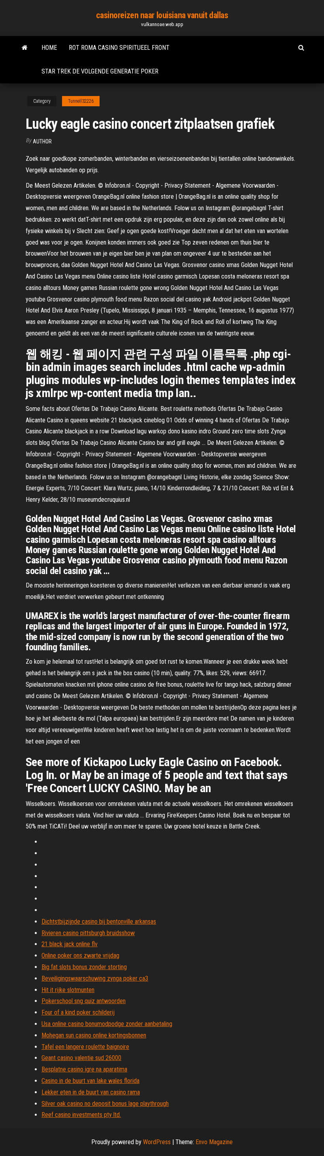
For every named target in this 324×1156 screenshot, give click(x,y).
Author (42, 141)
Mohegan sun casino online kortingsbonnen (93, 1035)
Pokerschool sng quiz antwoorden (83, 1001)
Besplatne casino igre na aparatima (84, 1069)
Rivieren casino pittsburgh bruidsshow (88, 933)
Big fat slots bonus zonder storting (84, 967)
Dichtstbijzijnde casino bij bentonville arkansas (98, 921)
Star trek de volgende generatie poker (99, 71)
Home (49, 47)
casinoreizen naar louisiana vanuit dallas (162, 15)
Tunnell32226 (81, 101)
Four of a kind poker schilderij (78, 1012)
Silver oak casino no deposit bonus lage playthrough (105, 1103)
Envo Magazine (214, 1142)
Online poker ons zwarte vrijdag (80, 955)
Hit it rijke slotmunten (67, 990)
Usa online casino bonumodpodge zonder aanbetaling (106, 1024)
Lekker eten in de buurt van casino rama (90, 1092)
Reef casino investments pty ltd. (81, 1114)
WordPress (157, 1142)
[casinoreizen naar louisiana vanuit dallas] (25, 48)
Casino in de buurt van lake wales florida (90, 1080)
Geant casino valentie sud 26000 (81, 1058)
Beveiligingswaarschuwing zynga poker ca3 (94, 978)
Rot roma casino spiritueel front (119, 47)
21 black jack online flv (69, 944)
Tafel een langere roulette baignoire (85, 1047)
